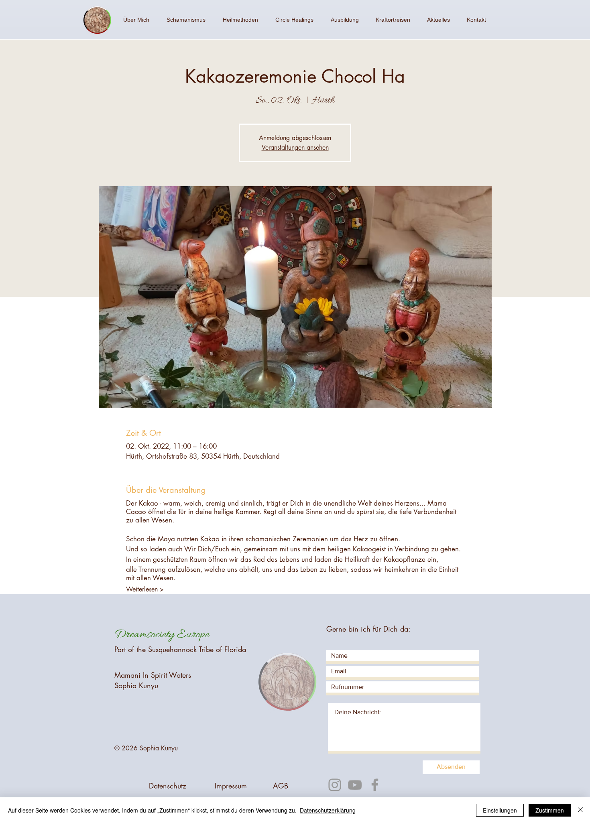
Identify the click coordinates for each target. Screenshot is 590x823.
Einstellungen (500, 810)
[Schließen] (580, 810)
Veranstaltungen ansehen (295, 147)
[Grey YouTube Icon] (354, 784)
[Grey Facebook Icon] (374, 784)
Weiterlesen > (145, 589)
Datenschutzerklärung (328, 810)
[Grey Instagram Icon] (334, 784)
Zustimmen (549, 810)
